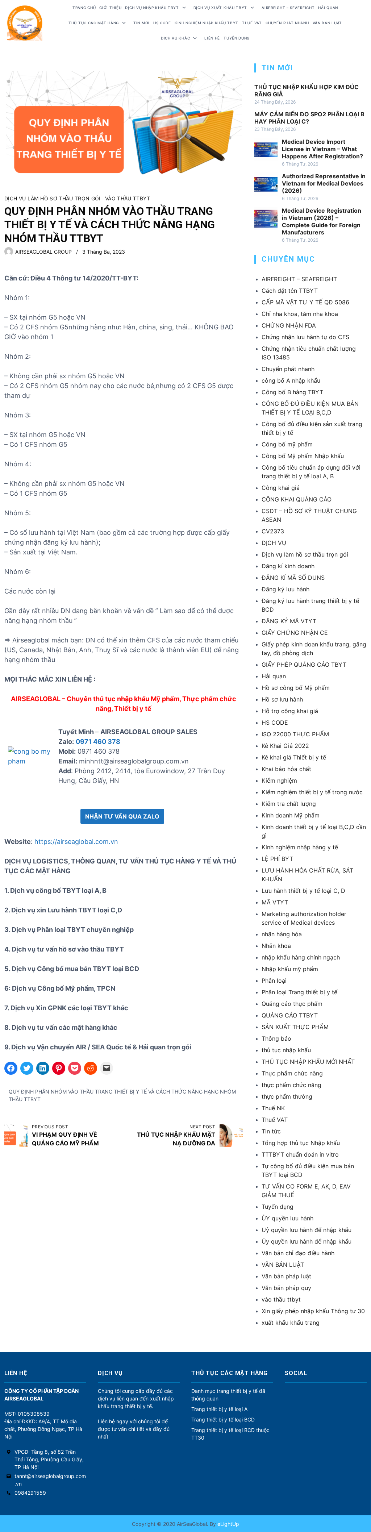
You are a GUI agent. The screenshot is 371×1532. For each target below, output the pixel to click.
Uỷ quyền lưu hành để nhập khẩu (306, 1229)
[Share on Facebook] (10, 1068)
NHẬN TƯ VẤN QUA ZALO (122, 816)
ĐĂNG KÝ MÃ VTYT (289, 621)
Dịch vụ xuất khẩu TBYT (220, 7)
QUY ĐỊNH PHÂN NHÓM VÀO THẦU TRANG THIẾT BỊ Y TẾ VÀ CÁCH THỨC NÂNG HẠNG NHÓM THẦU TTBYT (122, 1095)
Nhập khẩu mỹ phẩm (290, 969)
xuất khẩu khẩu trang (291, 1322)
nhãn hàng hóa (282, 934)
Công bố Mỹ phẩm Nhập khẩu (303, 455)
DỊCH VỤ (274, 542)
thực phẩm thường (287, 1096)
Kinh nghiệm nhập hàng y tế (300, 847)
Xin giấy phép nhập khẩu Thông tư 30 (313, 1311)
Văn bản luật (327, 23)
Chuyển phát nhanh (287, 23)
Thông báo (276, 1038)
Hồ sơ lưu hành (282, 699)
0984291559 (30, 1493)
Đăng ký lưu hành (285, 589)
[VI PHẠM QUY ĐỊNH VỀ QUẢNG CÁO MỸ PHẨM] (16, 1135)
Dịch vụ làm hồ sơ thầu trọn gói (52, 198)
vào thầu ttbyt (127, 198)
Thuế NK (273, 1108)
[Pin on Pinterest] (58, 1068)
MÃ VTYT (275, 902)
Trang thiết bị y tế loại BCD (223, 1419)
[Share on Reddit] (90, 1068)
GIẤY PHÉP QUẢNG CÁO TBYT (304, 664)
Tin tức (271, 1131)
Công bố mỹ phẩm (287, 444)
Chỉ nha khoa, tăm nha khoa (300, 313)
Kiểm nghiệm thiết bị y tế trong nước (312, 792)
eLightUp (227, 1524)
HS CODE (162, 23)
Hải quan (274, 676)
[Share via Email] (106, 1068)
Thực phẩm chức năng (292, 1073)
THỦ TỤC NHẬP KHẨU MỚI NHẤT (308, 1061)
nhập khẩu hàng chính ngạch (301, 957)
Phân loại (274, 980)
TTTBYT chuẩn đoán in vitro (300, 1154)
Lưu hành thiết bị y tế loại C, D (303, 890)
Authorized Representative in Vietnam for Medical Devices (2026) (324, 183)
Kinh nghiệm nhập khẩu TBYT (206, 23)
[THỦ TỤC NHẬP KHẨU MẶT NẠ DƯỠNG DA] (231, 1135)
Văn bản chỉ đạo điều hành (298, 1253)
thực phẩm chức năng (291, 1084)
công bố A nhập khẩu (291, 380)
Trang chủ (84, 7)
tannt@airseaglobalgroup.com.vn (50, 1480)
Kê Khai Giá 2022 (285, 745)
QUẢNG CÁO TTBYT (290, 1015)
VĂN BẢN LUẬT (283, 1264)
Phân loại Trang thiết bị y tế (299, 992)
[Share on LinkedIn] (42, 1068)
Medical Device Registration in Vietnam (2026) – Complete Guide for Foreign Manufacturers (321, 221)
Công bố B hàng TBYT (292, 392)
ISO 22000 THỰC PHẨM (295, 734)
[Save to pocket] (74, 1068)
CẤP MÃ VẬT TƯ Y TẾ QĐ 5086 (305, 302)
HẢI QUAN (328, 7)
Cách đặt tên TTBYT (290, 290)
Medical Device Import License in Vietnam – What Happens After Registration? (322, 149)
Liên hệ (212, 38)
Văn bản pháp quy (286, 1287)
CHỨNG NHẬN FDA (289, 325)
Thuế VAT (252, 23)
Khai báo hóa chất (286, 769)
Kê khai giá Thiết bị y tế (294, 757)
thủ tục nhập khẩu (286, 1050)
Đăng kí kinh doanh (288, 566)
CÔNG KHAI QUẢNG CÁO (297, 499)
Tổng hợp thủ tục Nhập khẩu (301, 1142)
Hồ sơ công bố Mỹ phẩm (296, 687)
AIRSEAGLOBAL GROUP (43, 252)
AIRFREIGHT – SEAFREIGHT (288, 7)
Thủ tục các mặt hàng (93, 23)
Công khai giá (281, 487)
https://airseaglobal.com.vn (76, 841)
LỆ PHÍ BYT (277, 858)
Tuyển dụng (237, 38)
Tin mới (141, 23)
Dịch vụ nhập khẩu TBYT (152, 7)
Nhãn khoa (276, 945)
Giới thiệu (110, 7)
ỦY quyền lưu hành (287, 1218)
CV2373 (273, 531)
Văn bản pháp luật (286, 1276)
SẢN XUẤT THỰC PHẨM (295, 1027)
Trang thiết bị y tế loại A (219, 1409)
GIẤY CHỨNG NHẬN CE (295, 632)
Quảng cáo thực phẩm (292, 1003)
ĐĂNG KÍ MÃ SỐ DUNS (293, 577)
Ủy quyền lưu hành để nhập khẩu (306, 1241)
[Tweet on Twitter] (26, 1068)
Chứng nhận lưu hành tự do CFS (305, 337)
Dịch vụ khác (175, 38)
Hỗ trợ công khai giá (290, 711)
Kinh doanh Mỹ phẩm (291, 815)
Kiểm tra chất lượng (289, 803)
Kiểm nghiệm (279, 780)
